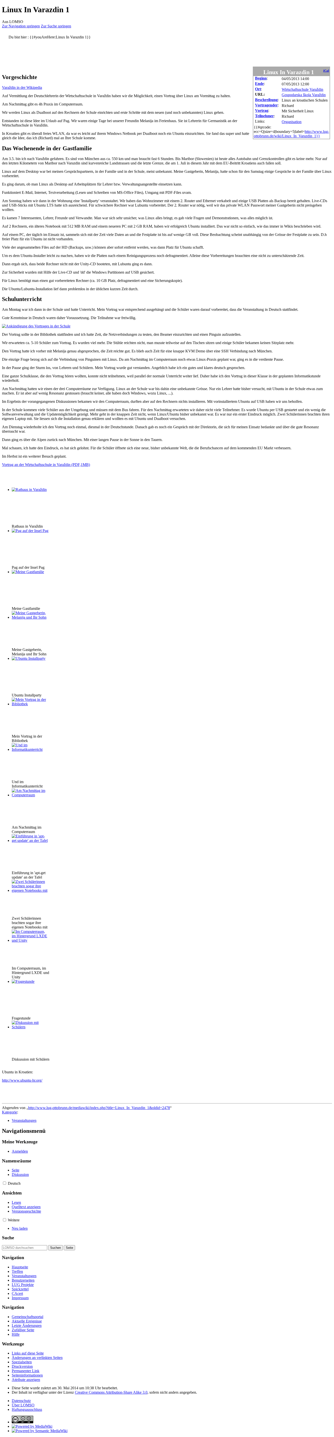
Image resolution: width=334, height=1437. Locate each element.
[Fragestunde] (23, 981)
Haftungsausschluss (27, 1409)
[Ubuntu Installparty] (28, 658)
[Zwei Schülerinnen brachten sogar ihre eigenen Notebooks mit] (30, 890)
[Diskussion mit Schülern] (30, 1027)
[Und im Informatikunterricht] (30, 749)
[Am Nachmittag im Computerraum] (30, 795)
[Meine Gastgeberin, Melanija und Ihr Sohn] (30, 617)
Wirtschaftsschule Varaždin (302, 89)
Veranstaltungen (24, 1120)
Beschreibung (266, 100)
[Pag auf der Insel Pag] (30, 531)
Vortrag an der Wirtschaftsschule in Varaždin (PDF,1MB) (46, 465)
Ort (258, 89)
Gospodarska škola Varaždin (304, 95)
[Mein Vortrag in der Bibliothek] (30, 704)
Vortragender (266, 105)
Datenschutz (21, 1401)
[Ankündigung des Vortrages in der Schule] (36, 326)
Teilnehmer (264, 116)
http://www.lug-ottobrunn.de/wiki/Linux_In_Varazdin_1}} (291, 133)
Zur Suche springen (56, 26)
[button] (4, 1183)
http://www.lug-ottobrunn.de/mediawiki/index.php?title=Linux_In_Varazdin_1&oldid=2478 (99, 1108)
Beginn (261, 78)
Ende (259, 83)
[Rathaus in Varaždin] (29, 489)
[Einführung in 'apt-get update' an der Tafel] (30, 840)
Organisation (291, 122)
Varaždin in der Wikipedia (22, 87)
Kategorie (9, 1112)
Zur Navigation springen (21, 26)
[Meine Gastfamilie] (28, 572)
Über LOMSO (23, 1405)
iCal (326, 70)
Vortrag (261, 110)
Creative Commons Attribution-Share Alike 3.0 (111, 1392)
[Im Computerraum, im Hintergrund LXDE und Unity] (30, 940)
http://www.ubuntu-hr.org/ (22, 1080)
